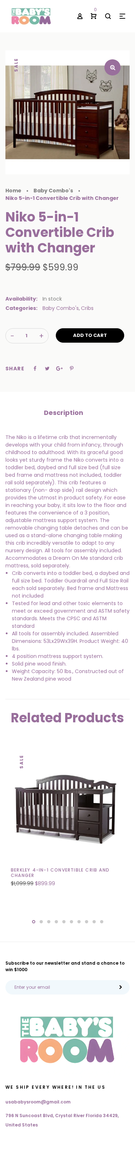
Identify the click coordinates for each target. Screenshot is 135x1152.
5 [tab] (64, 921)
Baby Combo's (60, 308)
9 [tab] (94, 921)
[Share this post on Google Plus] (59, 368)
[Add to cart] (56, 877)
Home (13, 190)
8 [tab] (86, 921)
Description (63, 412)
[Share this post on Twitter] (47, 368)
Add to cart (90, 335)
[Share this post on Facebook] (34, 368)
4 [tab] (56, 921)
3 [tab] (48, 921)
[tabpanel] (67, 820)
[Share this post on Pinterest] (71, 368)
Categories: (21, 308)
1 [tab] (33, 921)
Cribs (87, 308)
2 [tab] (41, 921)
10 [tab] (101, 921)
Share (14, 368)
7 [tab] (79, 921)
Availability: (21, 298)
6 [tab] (71, 921)
